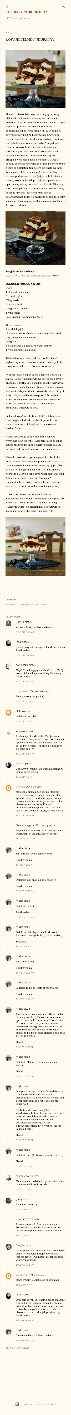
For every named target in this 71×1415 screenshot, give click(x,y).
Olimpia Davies (25, 786)
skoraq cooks (23, 1176)
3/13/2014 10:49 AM (25, 701)
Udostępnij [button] (11, 599)
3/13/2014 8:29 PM (25, 753)
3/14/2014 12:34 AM (25, 838)
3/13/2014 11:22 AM (25, 721)
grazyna (20, 1199)
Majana (20, 763)
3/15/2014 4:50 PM (25, 1209)
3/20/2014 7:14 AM (25, 1284)
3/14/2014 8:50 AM (25, 891)
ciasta (18, 604)
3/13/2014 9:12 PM (24, 777)
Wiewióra (21, 731)
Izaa (18, 641)
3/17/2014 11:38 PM (25, 1265)
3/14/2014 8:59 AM (25, 1166)
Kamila (20, 622)
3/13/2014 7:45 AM (25, 632)
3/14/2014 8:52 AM (25, 972)
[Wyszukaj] (63, 5)
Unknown (21, 711)
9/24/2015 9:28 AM (25, 1340)
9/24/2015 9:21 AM (25, 1320)
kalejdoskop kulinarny (26, 12)
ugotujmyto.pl (24, 1219)
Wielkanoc (41, 604)
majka (19, 848)
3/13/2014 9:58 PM (25, 815)
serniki (32, 604)
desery (25, 604)
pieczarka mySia (25, 1274)
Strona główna (18, 18)
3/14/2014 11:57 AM (25, 1189)
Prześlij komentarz (18, 1348)
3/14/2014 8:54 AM (25, 1047)
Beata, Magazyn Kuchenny (32, 825)
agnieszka (22, 665)
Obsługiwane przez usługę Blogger (38, 1404)
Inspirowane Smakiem (29, 691)
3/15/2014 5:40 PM (25, 1235)
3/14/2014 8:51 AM (24, 946)
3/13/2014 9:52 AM (25, 681)
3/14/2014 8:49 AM (25, 865)
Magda (20, 1245)
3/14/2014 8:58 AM (25, 1140)
